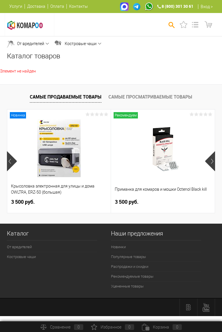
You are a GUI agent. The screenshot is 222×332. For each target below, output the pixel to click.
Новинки (118, 247)
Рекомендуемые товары (132, 276)
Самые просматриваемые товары (150, 97)
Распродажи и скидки (129, 266)
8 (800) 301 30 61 (177, 6)
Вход (205, 6)
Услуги (15, 6)
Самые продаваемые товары (65, 97)
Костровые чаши (81, 43)
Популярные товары (128, 257)
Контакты (78, 6)
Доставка (36, 6)
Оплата (57, 6)
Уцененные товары (127, 286)
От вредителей (30, 43)
